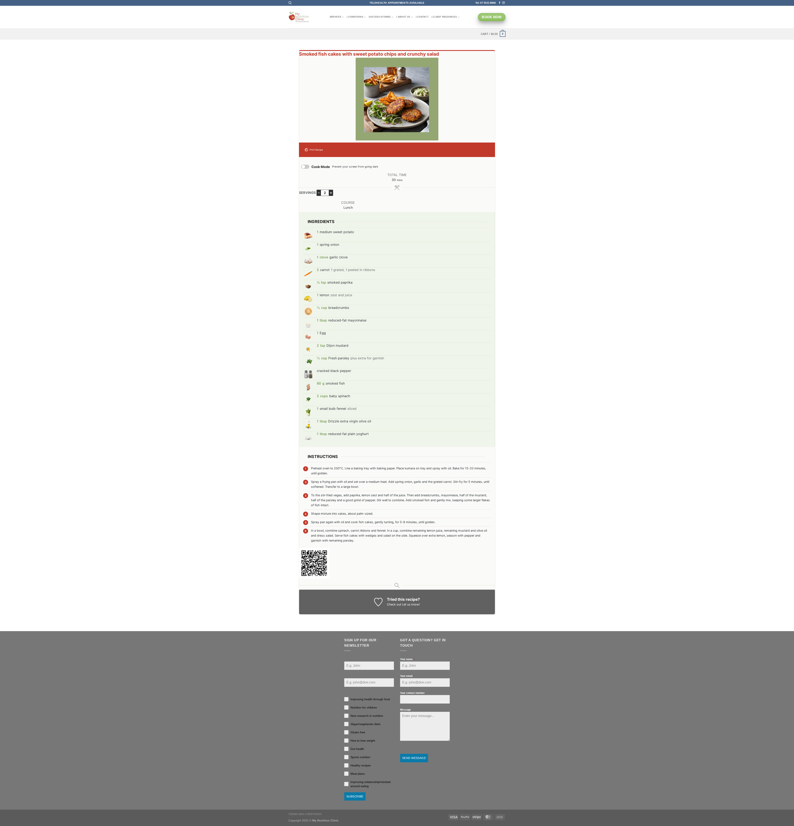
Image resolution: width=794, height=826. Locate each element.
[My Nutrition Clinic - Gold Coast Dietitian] (298, 17)
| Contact (422, 17)
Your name (407, 659)
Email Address (353, 676)
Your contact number (412, 693)
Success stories (380, 17)
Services (335, 17)
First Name (351, 659)
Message (405, 709)
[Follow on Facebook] (499, 2)
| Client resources (444, 17)
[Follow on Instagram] (503, 2)
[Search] (290, 3)
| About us (403, 17)
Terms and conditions (305, 814)
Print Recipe (316, 149)
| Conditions (355, 17)
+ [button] (331, 193)
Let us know (410, 604)
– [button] (319, 193)
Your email (407, 676)
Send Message (414, 758)
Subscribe (355, 796)
